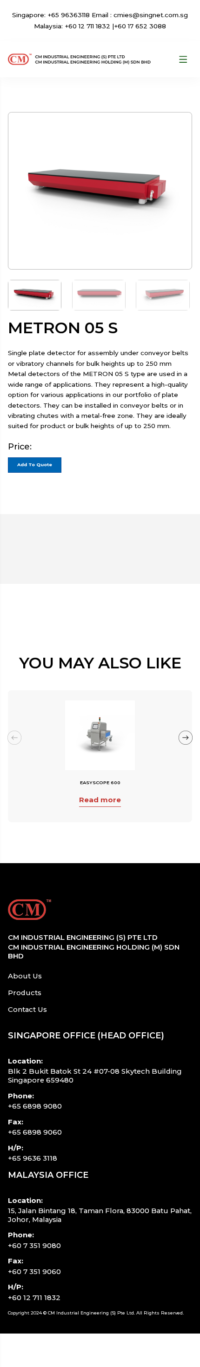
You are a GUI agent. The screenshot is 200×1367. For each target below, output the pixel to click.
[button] (186, 738)
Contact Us (27, 1009)
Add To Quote (34, 464)
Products (24, 993)
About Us (25, 976)
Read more (100, 800)
